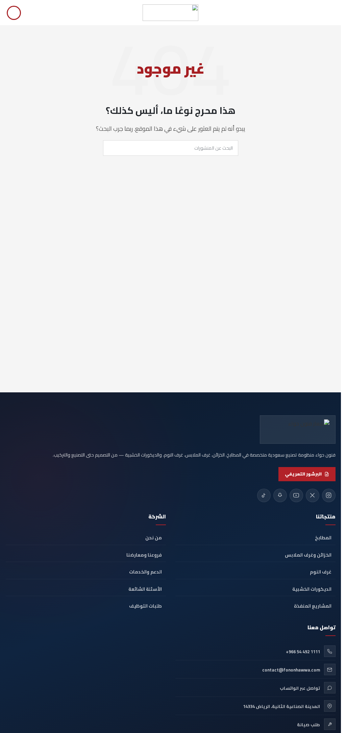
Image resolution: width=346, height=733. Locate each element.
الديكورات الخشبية (311, 589)
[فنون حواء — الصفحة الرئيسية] (298, 429)
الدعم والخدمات (145, 571)
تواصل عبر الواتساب (300, 688)
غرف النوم (320, 571)
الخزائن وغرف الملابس (308, 555)
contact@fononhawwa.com (291, 670)
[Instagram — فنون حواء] (329, 495)
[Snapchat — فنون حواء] (280, 495)
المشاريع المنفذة (312, 606)
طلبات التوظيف (145, 606)
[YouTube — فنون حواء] (296, 495)
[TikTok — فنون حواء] (264, 495)
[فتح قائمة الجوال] (331, 13)
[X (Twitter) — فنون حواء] (312, 495)
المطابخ (323, 537)
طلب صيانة (308, 724)
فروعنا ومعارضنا (144, 555)
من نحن (153, 537)
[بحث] (13, 13)
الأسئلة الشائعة (145, 589)
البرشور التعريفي (303, 474)
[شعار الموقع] (170, 12)
